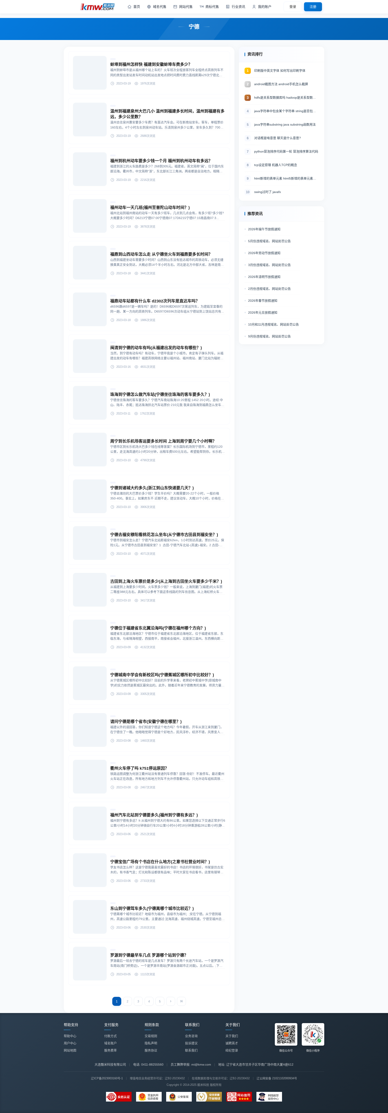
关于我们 (231, 1036)
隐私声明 (151, 1043)
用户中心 (70, 1043)
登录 (292, 7)
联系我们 (191, 1050)
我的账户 (264, 7)
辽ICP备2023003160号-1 (107, 1078)
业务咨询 (191, 1036)
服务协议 (151, 1050)
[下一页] (170, 1001)
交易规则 (151, 1036)
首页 (136, 7)
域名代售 (159, 7)
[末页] (181, 1001)
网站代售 (186, 7)
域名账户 (110, 1043)
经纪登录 (231, 1050)
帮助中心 (70, 1036)
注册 (313, 7)
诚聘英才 (231, 1043)
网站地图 (70, 1050)
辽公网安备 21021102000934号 (277, 1078)
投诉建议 (191, 1043)
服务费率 (110, 1050)
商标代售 (212, 7)
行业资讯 (238, 7)
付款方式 (110, 1036)
